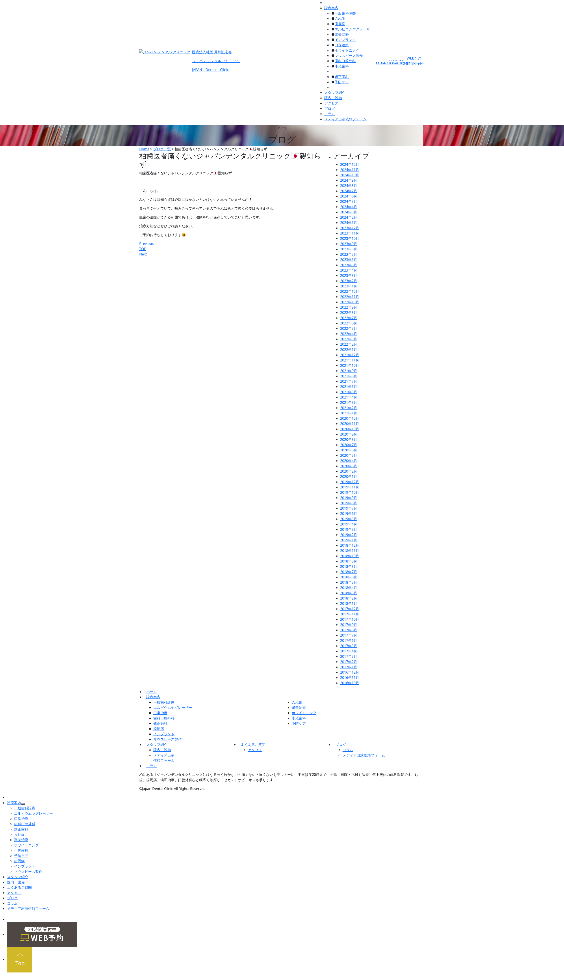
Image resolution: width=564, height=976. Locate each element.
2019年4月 (348, 524)
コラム (329, 113)
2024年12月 (349, 164)
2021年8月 (348, 376)
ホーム (151, 691)
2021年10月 (349, 365)
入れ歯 (340, 18)
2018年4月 (348, 587)
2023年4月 (348, 270)
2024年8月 (348, 185)
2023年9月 (348, 243)
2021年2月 (348, 407)
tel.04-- (389, 63)
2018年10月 (349, 555)
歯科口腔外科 (345, 60)
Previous (146, 243)
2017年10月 (349, 619)
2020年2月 (348, 471)
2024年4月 (348, 206)
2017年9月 (348, 624)
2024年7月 (348, 190)
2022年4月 (348, 333)
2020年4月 (348, 460)
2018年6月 (348, 577)
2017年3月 (348, 656)
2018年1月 (348, 603)
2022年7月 (348, 317)
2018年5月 (348, 582)
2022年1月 (348, 349)
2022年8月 (348, 312)
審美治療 (342, 34)
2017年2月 (348, 661)
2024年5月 (348, 201)
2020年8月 (348, 439)
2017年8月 (348, 630)
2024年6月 (348, 196)
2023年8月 (348, 249)
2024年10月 (349, 175)
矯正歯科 (342, 76)
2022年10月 (349, 302)
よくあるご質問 (253, 744)
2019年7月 (348, 508)
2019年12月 (349, 481)
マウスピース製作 (349, 55)
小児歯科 (342, 66)
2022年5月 (348, 328)
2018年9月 (348, 561)
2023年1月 (348, 286)
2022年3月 (348, 339)
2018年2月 (348, 598)
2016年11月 (349, 677)
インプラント (345, 39)
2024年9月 (348, 180)
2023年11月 (349, 233)
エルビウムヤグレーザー (354, 29)
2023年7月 (348, 254)
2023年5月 (348, 265)
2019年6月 (348, 513)
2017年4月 (348, 651)
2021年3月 (348, 402)
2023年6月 (348, 259)
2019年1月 (348, 540)
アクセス (331, 103)
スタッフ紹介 (334, 92)
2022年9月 (348, 307)
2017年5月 (348, 645)
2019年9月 (348, 497)
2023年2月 (348, 280)
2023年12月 (349, 227)
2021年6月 (348, 386)
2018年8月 (348, 566)
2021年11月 (349, 360)
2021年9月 (348, 370)
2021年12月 (349, 354)
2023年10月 (349, 238)
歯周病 (340, 23)
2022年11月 (349, 296)
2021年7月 (348, 381)
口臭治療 (342, 45)
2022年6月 (348, 323)
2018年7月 (348, 571)
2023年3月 (348, 275)
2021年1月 (348, 413)
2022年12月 (349, 291)
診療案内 (331, 8)
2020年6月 (348, 450)
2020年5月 (348, 455)
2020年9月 (348, 434)
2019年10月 (349, 492)
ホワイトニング (347, 50)
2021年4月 (348, 397)
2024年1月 (348, 222)
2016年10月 (349, 682)
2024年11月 (349, 169)
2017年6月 (348, 640)
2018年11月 (349, 550)
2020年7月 (348, 444)
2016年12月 (349, 672)
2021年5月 (348, 391)
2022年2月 (348, 344)
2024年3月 (348, 212)
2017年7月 (348, 635)
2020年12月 (349, 418)
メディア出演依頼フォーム (345, 119)
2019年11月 (349, 487)
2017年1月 (348, 667)
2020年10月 (349, 429)
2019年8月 (348, 503)
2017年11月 (349, 614)
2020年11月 (349, 423)
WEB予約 (414, 61)
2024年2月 (348, 217)
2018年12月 (349, 545)
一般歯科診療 (345, 13)
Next (143, 254)
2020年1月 (348, 476)
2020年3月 (348, 466)
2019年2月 (348, 534)
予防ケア (342, 82)
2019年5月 (348, 518)
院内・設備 (333, 97)
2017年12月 (349, 608)
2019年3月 (348, 529)
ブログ (329, 108)
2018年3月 (348, 592)
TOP (142, 248)
